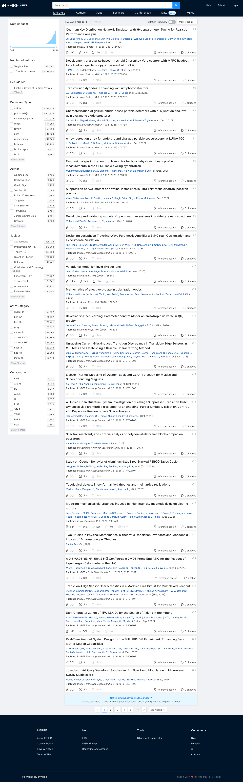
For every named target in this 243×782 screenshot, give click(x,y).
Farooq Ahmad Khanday (113, 416)
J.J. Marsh (83, 143)
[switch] (172, 22)
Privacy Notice (45, 748)
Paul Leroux (149, 567)
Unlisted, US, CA (87, 244)
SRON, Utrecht (134, 590)
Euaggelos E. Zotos (145, 325)
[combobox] (121, 5)
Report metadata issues (95, 748)
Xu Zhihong (102, 170)
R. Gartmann (109, 648)
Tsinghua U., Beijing (86, 352)
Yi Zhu (79, 383)
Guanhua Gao (170, 352)
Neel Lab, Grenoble (84, 621)
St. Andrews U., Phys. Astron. (100, 221)
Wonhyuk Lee (141, 38)
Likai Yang (71, 244)
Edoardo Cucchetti (76, 594)
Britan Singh (128, 198)
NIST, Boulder (136, 594)
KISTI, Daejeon (89, 38)
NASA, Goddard (94, 590)
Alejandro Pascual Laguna (112, 617)
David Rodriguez (153, 617)
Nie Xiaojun (130, 170)
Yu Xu (78, 356)
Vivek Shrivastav (75, 198)
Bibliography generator (149, 738)
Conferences (143, 12)
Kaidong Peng (102, 248)
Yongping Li (105, 352)
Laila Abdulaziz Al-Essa (121, 325)
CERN (85, 513)
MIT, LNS (130, 244)
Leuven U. (135, 567)
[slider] (11, 47)
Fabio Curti (135, 516)
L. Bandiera (95, 652)
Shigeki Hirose (87, 120)
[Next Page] (144, 709)
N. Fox (114, 92)
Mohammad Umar (75, 294)
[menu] (212, 5)
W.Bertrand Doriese (117, 594)
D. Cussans (89, 92)
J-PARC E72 (72, 70)
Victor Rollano (73, 617)
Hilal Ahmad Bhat (75, 416)
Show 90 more (18, 226)
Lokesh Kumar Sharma (78, 325)
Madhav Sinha (73, 489)
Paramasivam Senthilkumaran (135, 294)
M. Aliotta (109, 143)
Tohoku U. (113, 70)
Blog (193, 738)
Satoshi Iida (72, 120)
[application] (33, 36)
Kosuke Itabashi (125, 120)
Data (164, 12)
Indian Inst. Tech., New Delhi (102, 294)
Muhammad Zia (74, 221)
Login (235, 5)
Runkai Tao (72, 544)
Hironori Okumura (106, 120)
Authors (81, 12)
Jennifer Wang (106, 244)
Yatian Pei (102, 466)
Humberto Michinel (121, 271)
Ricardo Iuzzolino (126, 679)
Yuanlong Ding (126, 466)
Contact (195, 754)
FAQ (84, 738)
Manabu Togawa (144, 120)
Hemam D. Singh (111, 198)
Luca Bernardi (73, 513)
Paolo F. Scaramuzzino (78, 516)
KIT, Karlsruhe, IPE (91, 648)
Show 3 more (17, 159)
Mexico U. (81, 652)
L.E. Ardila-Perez (149, 648)
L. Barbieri (71, 143)
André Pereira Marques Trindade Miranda (88, 443)
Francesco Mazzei (101, 513)
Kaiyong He (139, 356)
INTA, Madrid (89, 617)
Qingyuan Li (72, 466)
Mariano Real (144, 679)
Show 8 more (17, 296)
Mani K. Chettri (93, 198)
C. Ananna (120, 143)
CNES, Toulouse (96, 594)
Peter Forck (116, 170)
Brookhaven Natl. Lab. (99, 567)
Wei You (115, 383)
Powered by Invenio (34, 776)
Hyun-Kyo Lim (106, 38)
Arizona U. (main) (151, 516)
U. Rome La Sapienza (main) (139, 513)
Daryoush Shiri (145, 244)
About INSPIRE (45, 738)
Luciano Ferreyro (92, 679)
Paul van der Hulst (115, 590)
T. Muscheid (72, 648)
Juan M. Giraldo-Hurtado (79, 271)
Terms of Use (44, 754)
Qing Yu (70, 352)
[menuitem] (208, 5)
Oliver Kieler (109, 679)
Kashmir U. (91, 416)
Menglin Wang (87, 466)
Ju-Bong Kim (73, 38)
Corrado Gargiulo (110, 516)
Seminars (118, 12)
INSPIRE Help (89, 743)
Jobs (99, 12)
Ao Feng (70, 383)
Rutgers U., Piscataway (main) (99, 489)
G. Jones (123, 92)
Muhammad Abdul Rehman (80, 170)
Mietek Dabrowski (75, 567)
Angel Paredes (102, 271)
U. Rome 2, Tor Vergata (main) (176, 513)
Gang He (105, 383)
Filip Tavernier (120, 567)
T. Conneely (102, 92)
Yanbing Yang (91, 383)
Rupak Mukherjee (145, 198)
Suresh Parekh (99, 325)
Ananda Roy (124, 489)
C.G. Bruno (96, 143)
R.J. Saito (102, 70)
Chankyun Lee (79, 42)
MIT (117, 244)
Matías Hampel (74, 679)
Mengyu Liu (143, 170)
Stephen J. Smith (75, 590)
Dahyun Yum (175, 38)
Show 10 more (18, 363)
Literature (59, 12)
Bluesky (195, 743)
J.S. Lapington (74, 92)
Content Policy (45, 743)
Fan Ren (113, 466)
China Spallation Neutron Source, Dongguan (137, 352)
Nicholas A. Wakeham (156, 590)
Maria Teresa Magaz (108, 621)
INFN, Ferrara (110, 652)
